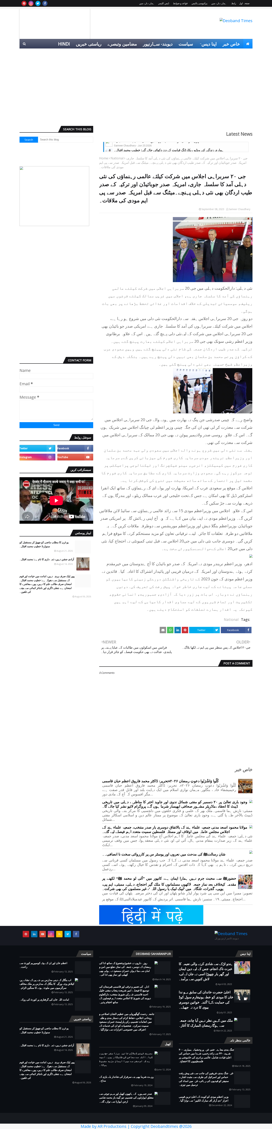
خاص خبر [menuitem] (231, 44)
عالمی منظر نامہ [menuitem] (233, 53)
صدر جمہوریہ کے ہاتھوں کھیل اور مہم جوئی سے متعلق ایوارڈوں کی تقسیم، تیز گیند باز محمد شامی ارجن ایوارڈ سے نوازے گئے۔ (126, 1097)
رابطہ (233, 3)
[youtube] (75, 457)
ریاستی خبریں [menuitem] (89, 44)
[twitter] (37, 3)
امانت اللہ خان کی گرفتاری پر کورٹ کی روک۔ (44, 999)
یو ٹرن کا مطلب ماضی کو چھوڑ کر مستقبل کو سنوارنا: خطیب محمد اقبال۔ (44, 544)
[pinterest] (24, 3)
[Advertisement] (136, 92)
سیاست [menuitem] (186, 44)
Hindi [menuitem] (64, 44)
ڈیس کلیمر (163, 3)
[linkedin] (34, 934)
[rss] (59, 934)
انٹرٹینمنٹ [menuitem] (188, 53)
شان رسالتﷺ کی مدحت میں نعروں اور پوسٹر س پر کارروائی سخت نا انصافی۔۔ (163, 854)
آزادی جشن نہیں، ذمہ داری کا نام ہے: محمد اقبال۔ (47, 559)
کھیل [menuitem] (208, 53)
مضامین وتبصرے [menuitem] (122, 44)
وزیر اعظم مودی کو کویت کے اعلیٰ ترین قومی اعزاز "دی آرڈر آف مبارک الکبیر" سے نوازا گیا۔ (203, 1098)
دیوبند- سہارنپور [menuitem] (158, 44)
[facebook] (44, 3)
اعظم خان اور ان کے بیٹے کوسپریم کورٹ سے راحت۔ (43, 965)
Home (103, 158)
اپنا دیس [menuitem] (209, 44)
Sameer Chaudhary (239, 209)
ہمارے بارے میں (218, 3)
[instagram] (30, 3)
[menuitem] (247, 43)
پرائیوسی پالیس (199, 3)
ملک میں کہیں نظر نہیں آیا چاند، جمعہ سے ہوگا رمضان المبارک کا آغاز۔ (206, 1023)
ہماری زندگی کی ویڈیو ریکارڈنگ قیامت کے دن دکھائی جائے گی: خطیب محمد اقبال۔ (169, 145)
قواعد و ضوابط (180, 3)
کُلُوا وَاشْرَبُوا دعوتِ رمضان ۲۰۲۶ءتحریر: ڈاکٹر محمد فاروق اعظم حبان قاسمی (160, 781)
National (117, 158)
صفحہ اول (244, 3)
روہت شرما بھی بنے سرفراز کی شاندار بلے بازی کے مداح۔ (126, 1079)
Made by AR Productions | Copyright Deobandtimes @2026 (136, 1126)
